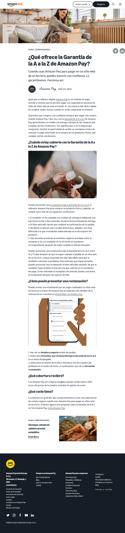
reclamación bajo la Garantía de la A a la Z (69, 205)
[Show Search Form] (113, 4)
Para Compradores (39, 49)
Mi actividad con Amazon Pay (68, 294)
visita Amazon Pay (56, 408)
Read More (33, 436)
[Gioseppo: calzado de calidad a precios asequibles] (78, 428)
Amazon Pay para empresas (77, 473)
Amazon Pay (62, 99)
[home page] (15, 4)
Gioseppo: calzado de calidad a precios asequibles (39, 428)
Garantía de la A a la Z (74, 119)
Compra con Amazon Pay (46, 473)
